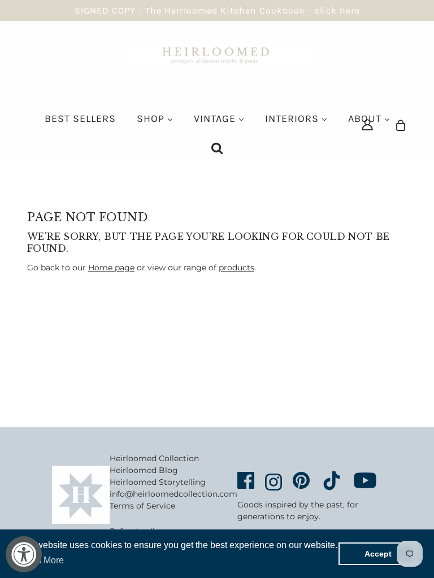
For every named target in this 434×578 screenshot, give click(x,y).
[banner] (217, 54)
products (236, 267)
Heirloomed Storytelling (158, 482)
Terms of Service (142, 506)
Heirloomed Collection (154, 458)
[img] (367, 124)
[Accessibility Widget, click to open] (24, 554)
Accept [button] (378, 553)
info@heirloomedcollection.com (173, 494)
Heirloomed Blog (144, 470)
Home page (111, 267)
